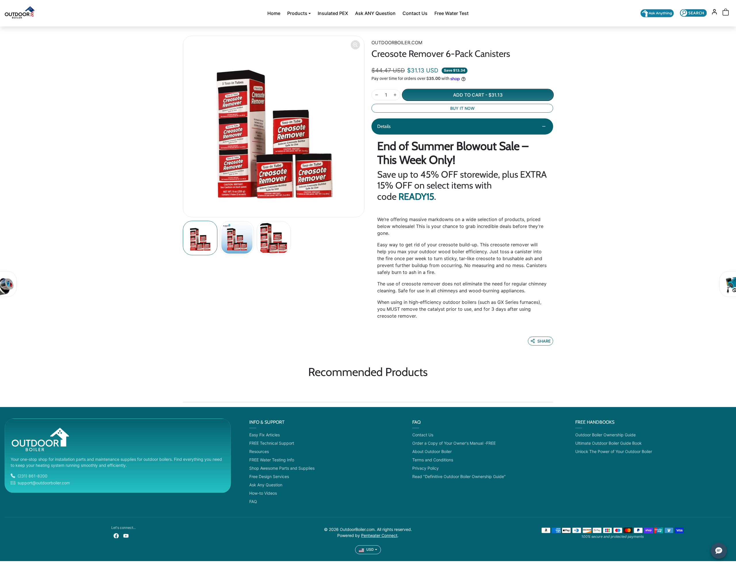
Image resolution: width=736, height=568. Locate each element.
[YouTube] (126, 535)
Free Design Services (269, 476)
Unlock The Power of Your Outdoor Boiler (613, 451)
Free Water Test (451, 13)
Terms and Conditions (432, 459)
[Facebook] (116, 535)
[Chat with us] (657, 13)
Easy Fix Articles (264, 434)
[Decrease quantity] (376, 94)
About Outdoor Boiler (432, 451)
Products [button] (297, 13)
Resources (259, 451)
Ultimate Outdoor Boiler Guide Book (608, 443)
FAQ (253, 501)
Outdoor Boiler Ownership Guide (605, 434)
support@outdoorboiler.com (44, 482)
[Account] (714, 11)
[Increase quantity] (395, 94)
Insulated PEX (333, 13)
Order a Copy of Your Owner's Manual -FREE (454, 443)
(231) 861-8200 (32, 475)
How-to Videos (263, 493)
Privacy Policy (425, 468)
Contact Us (415, 13)
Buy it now (462, 108)
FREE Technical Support (271, 443)
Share (544, 341)
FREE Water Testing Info (271, 459)
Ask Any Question (265, 484)
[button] (693, 12)
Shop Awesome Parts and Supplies (282, 468)
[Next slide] (551, 388)
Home (273, 13)
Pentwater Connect (379, 535)
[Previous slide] (184, 388)
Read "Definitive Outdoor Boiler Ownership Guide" (459, 476)
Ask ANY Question (375, 13)
